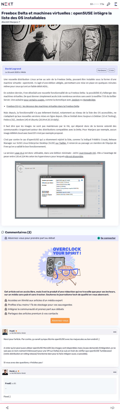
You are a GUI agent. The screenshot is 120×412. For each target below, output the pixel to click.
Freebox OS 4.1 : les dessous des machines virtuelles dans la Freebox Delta (43, 106)
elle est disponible (74, 156)
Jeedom (76, 99)
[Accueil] (7, 4)
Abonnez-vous (60, 320)
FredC (12, 331)
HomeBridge (89, 99)
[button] (116, 4)
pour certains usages (34, 99)
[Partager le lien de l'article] (7, 407)
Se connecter (108, 238)
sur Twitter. (61, 142)
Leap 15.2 (19, 152)
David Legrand (13, 68)
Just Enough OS (87, 152)
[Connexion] (108, 4)
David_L (13, 371)
